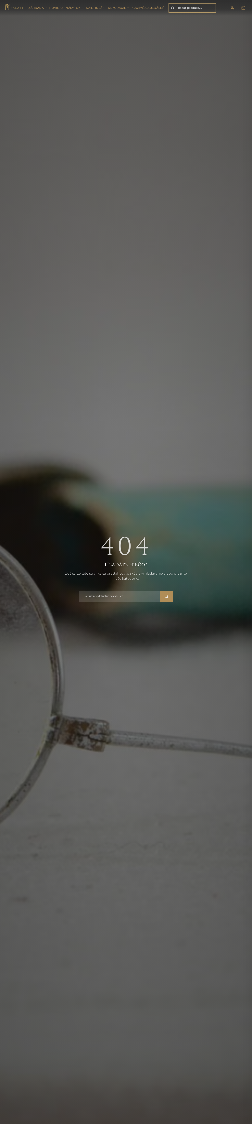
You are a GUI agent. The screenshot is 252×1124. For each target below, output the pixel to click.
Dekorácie (117, 8)
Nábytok (73, 8)
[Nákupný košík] (243, 8)
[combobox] (192, 8)
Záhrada (36, 8)
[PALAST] (14, 8)
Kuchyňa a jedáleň (148, 8)
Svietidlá (94, 8)
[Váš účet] (232, 8)
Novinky (56, 8)
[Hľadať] (166, 596)
